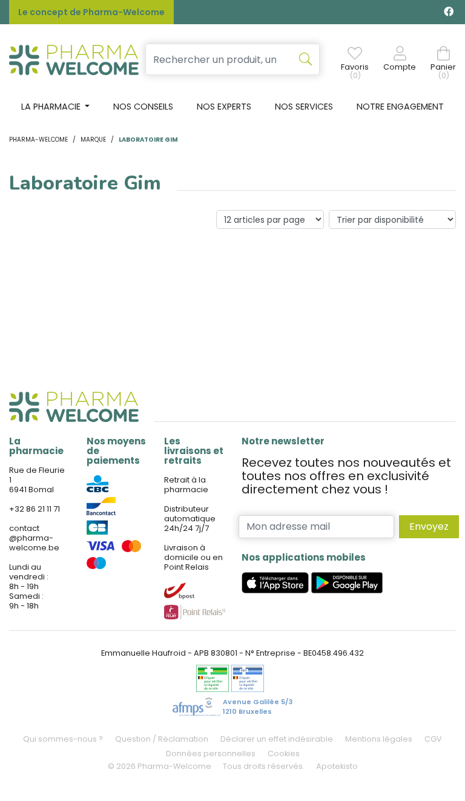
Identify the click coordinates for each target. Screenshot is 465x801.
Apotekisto (337, 766)
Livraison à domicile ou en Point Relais (193, 557)
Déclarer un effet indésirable (276, 739)
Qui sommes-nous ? (63, 739)
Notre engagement (400, 107)
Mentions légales (378, 739)
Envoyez (429, 526)
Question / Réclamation (161, 739)
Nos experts (224, 107)
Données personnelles (211, 753)
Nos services (304, 107)
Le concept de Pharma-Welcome (91, 12)
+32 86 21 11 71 (34, 509)
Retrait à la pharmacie (186, 484)
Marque (93, 139)
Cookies (284, 753)
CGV (433, 739)
